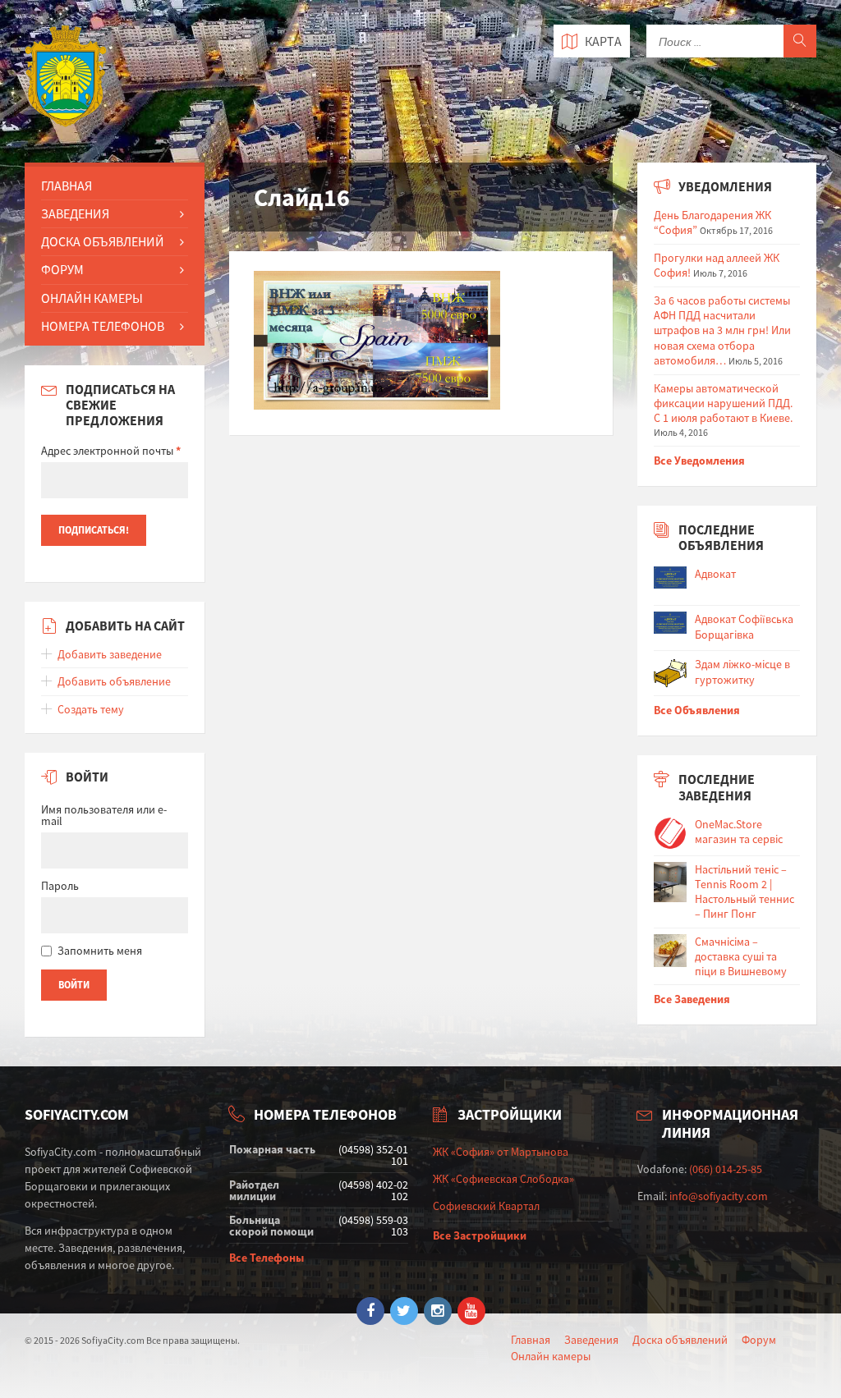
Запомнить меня (99, 950)
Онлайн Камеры (92, 298)
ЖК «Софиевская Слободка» (503, 1178)
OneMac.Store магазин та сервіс (739, 831)
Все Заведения (692, 999)
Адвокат (715, 573)
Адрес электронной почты (111, 450)
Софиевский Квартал (486, 1206)
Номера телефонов (102, 326)
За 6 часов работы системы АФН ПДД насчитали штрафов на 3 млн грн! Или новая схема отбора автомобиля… (722, 330)
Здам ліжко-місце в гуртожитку (742, 671)
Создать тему (90, 709)
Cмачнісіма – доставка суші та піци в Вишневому (741, 956)
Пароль (60, 886)
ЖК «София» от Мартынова (500, 1151)
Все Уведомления (699, 460)
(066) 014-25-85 (725, 1169)
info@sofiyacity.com (718, 1196)
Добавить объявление (114, 681)
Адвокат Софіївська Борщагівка (744, 626)
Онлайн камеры (551, 1356)
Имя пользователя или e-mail (104, 815)
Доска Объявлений (102, 241)
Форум (62, 269)
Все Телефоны (266, 1257)
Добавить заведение (109, 654)
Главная (66, 185)
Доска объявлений (680, 1339)
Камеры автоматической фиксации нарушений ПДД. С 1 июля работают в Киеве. (723, 403)
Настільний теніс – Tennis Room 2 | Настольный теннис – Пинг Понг (744, 892)
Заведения (75, 213)
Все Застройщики (479, 1235)
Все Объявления (697, 710)
